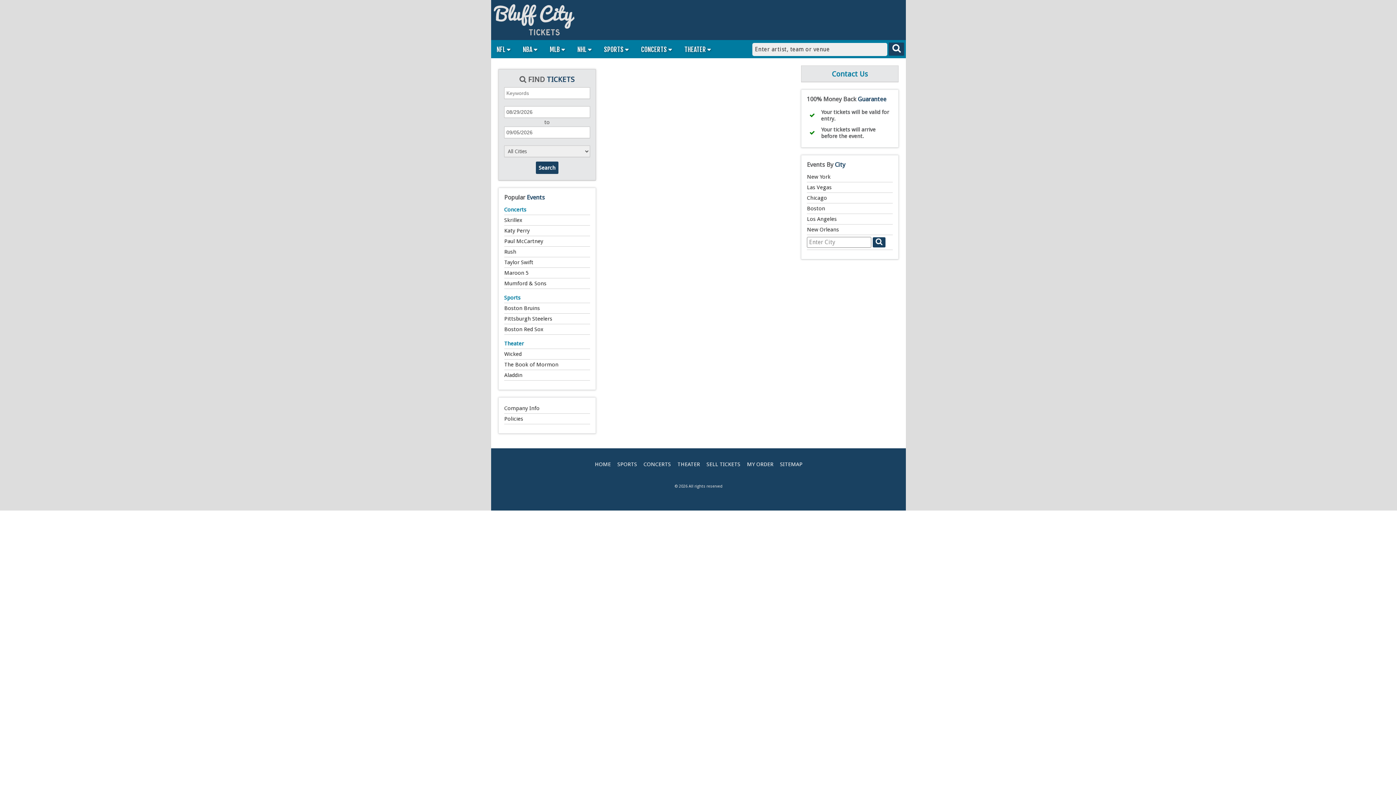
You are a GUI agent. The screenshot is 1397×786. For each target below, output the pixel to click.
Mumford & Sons (525, 283)
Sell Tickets (723, 464)
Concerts (515, 209)
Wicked (513, 354)
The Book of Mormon (531, 364)
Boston (816, 208)
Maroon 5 (516, 273)
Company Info (522, 408)
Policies (513, 419)
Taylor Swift (518, 262)
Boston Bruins (522, 308)
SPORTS (614, 49)
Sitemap (791, 464)
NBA (528, 49)
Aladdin (513, 375)
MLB (555, 49)
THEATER (695, 49)
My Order (760, 464)
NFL (502, 49)
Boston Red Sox (524, 329)
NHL (582, 49)
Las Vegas (819, 187)
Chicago (817, 198)
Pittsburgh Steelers (528, 318)
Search (547, 167)
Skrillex (513, 220)
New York (819, 177)
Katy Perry (517, 230)
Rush (510, 252)
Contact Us (850, 74)
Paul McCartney (523, 241)
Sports (512, 297)
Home (603, 464)
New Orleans (823, 229)
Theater (514, 343)
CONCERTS (654, 49)
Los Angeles (822, 219)
